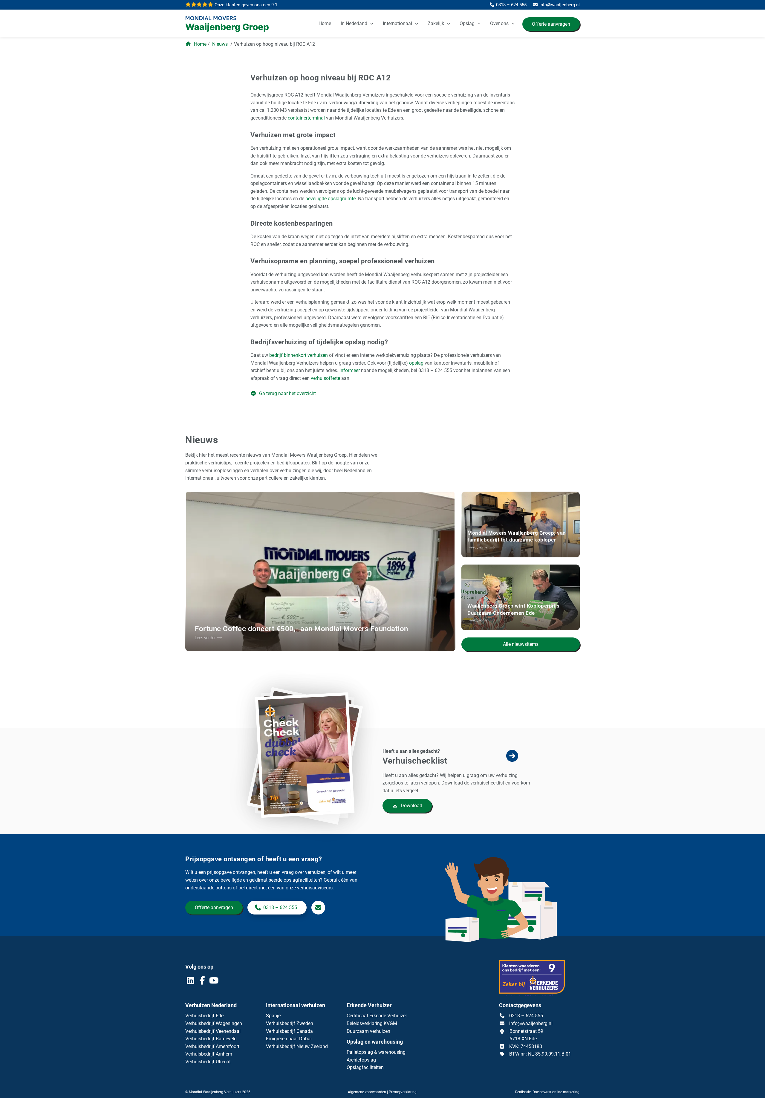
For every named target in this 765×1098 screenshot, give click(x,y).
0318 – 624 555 (280, 907)
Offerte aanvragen (551, 24)
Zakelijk (436, 23)
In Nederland (354, 23)
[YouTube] (214, 982)
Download (411, 805)
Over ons (499, 23)
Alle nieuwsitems (520, 644)
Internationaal (397, 23)
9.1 (245, 4)
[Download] (308, 782)
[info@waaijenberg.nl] (318, 908)
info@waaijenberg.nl (531, 1023)
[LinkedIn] (191, 982)
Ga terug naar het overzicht (287, 393)
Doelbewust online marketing (556, 1092)
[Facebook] (203, 982)
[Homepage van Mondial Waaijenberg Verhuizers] (230, 24)
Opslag (467, 23)
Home (325, 23)
